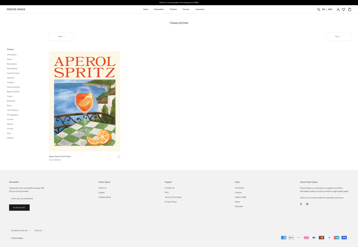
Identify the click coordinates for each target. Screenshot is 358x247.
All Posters (12, 54)
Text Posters (12, 110)
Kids (9, 133)
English (38, 230)
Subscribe (19, 208)
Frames (186, 9)
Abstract (11, 77)
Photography (12, 114)
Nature (10, 124)
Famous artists (13, 87)
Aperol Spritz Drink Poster (60, 156)
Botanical (11, 101)
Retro (9, 105)
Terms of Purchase (173, 197)
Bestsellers (159, 9)
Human (10, 119)
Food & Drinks (13, 73)
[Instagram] (307, 203)
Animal (10, 128)
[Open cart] (349, 9)
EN (323, 9)
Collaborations (104, 197)
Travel (9, 96)
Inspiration (199, 9)
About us (102, 188)
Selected (239, 206)
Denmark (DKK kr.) (19, 230)
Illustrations (12, 68)
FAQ (167, 192)
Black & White (13, 91)
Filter (60, 36)
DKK (330, 9)
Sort (337, 36)
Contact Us (170, 188)
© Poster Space (17, 238)
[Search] (318, 9)
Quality (101, 192)
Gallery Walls (240, 197)
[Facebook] (301, 203)
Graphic (10, 82)
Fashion (10, 138)
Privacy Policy (171, 201)
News (145, 9)
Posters (173, 9)
